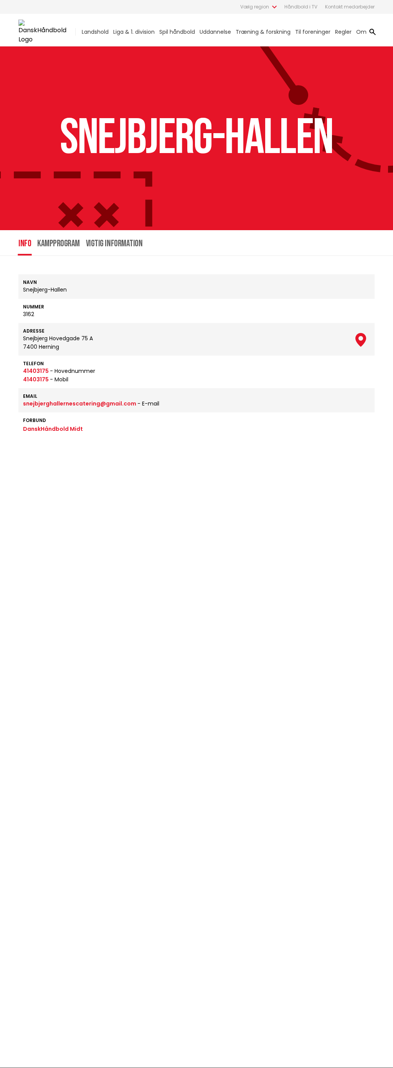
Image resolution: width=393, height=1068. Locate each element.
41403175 (36, 371)
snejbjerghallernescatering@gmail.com (80, 403)
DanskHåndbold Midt (53, 429)
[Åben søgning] (373, 32)
